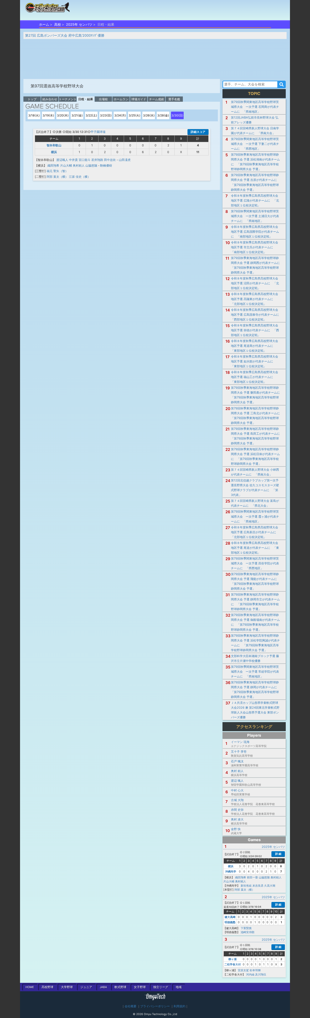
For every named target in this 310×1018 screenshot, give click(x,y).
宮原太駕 (243, 970)
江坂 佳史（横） (79, 176)
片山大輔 (66, 165)
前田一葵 (252, 877)
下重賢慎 (246, 928)
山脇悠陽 (91, 165)
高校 (57, 24)
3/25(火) (134, 115)
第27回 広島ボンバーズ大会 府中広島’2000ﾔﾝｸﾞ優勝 (64, 35)
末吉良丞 (257, 885)
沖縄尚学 (230, 871)
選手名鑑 (174, 99)
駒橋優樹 (106, 165)
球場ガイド (138, 99)
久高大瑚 (269, 885)
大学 (67, 987)
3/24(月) (120, 115)
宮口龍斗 (84, 160)
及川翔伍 (260, 974)
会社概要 (130, 1006)
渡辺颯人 (62, 160)
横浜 (54, 152)
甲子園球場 (98, 132)
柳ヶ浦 (232, 959)
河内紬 (250, 974)
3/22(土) (91, 115)
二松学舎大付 (232, 964)
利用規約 (179, 1006)
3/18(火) (34, 115)
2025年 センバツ (79, 24)
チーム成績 (156, 99)
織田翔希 (53, 165)
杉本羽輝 (255, 970)
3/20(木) (63, 115)
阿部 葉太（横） (57, 176)
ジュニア (86, 987)
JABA (103, 987)
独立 (160, 987)
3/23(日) (106, 115)
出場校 (103, 99)
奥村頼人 (79, 165)
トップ (32, 99)
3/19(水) (48, 115)
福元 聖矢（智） (57, 171)
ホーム (44, 24)
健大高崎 (230, 917)
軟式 (120, 987)
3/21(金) (77, 115)
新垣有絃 (246, 885)
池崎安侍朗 (247, 932)
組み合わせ (49, 99)
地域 (179, 987)
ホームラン (121, 99)
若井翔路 (97, 160)
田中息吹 (110, 160)
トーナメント (68, 99)
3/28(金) (163, 115)
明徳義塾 (230, 922)
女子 (140, 987)
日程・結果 (85, 99)
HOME (30, 987)
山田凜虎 (125, 160)
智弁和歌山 (54, 145)
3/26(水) (149, 115)
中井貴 (73, 160)
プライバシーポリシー (155, 1006)
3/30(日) (177, 115)
